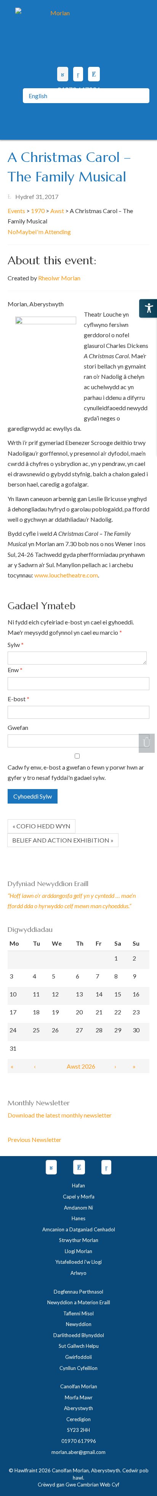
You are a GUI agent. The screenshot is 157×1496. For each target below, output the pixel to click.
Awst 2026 (81, 1066)
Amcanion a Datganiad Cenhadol (78, 1229)
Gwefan (18, 727)
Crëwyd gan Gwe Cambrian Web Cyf (78, 1484)
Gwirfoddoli (78, 1357)
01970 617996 (78, 1441)
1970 (38, 210)
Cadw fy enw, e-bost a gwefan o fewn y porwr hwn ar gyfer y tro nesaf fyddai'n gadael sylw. (76, 772)
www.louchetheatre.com (66, 575)
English (38, 95)
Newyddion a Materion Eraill (78, 1302)
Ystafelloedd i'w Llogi (78, 1262)
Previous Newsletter (34, 1139)
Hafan (78, 1185)
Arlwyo (78, 1273)
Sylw (16, 644)
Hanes (78, 1218)
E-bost (18, 698)
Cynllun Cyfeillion (78, 1368)
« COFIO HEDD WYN (41, 826)
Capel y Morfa (79, 1197)
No (12, 231)
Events (16, 210)
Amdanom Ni (78, 1208)
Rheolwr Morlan (59, 277)
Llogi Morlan (78, 1251)
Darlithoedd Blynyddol (78, 1335)
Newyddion (78, 1324)
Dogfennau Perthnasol (78, 1292)
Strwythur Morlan (78, 1240)
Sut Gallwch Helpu (79, 1346)
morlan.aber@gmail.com (78, 1452)
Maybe (25, 231)
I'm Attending (53, 231)
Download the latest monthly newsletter (60, 1115)
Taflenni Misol (78, 1313)
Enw (15, 669)
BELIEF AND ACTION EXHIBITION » (63, 840)
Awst (57, 210)
